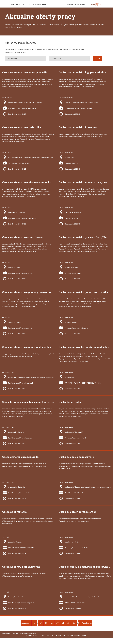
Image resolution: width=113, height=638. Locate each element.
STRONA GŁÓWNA (32, 635)
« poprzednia (26, 623)
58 (46, 623)
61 (63, 623)
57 (41, 623)
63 (74, 623)
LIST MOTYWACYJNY (37, 4)
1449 (80, 623)
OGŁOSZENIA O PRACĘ (76, 4)
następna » (87, 623)
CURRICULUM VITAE (17, 4)
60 (57, 623)
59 (52, 623)
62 (68, 623)
